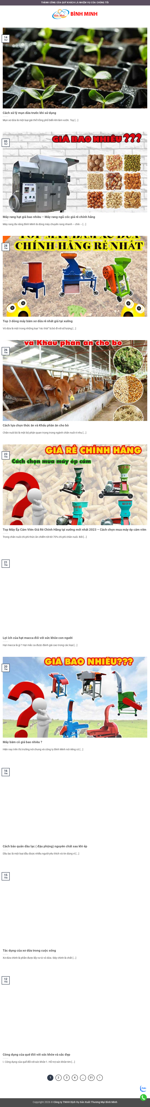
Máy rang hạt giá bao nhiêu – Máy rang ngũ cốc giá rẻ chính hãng (49, 217)
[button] (5, 13)
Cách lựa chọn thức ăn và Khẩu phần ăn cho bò (36, 425)
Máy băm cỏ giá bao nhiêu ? (22, 742)
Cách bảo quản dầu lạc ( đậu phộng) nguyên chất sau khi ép (45, 846)
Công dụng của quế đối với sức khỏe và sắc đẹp (36, 1054)
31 (91, 1077)
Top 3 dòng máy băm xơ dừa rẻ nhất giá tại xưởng (38, 321)
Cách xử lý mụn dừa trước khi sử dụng (29, 113)
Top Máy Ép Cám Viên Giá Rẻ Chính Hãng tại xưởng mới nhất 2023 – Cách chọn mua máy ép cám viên (74, 529)
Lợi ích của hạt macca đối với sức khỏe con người (38, 638)
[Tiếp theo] (100, 1078)
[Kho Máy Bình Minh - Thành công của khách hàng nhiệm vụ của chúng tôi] (75, 14)
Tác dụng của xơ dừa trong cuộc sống (29, 950)
